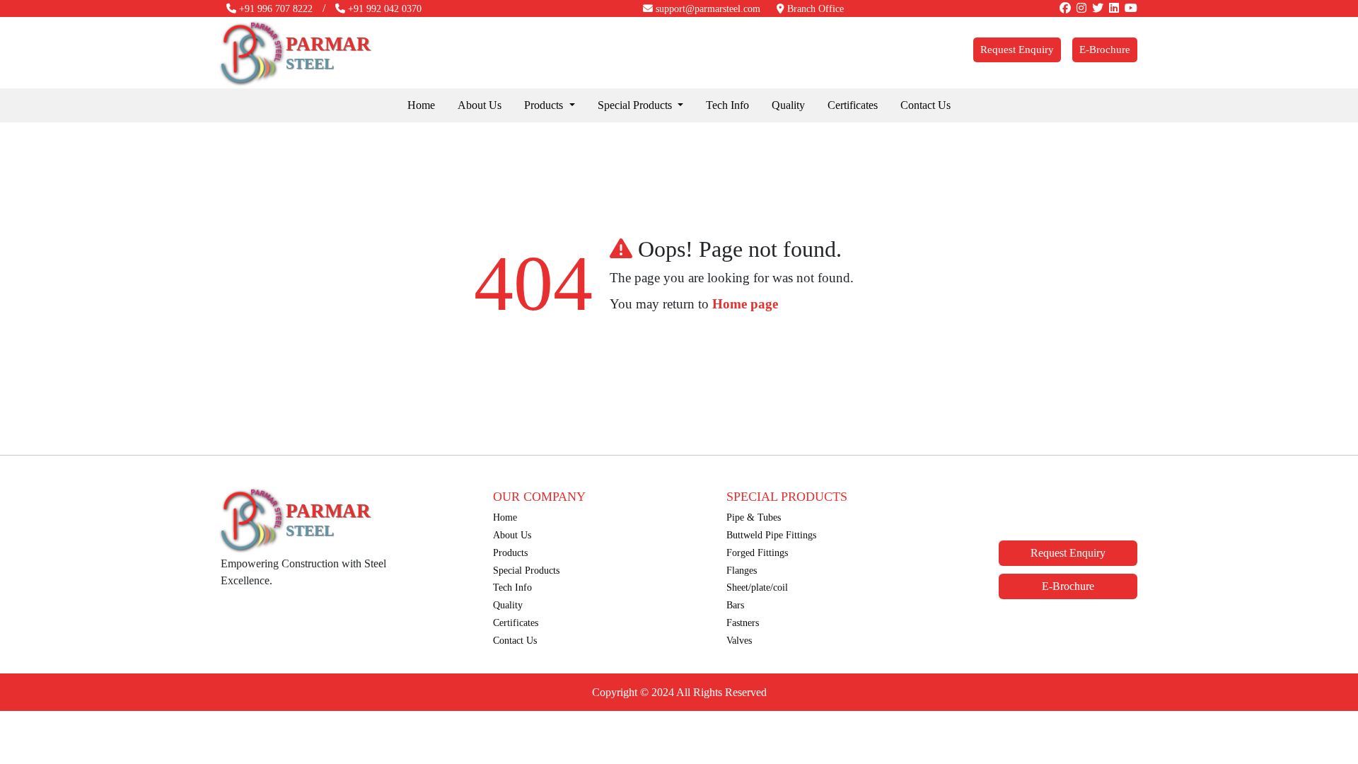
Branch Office (814, 9)
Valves (739, 640)
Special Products (526, 570)
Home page (745, 303)
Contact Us (925, 105)
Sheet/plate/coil (757, 587)
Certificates (853, 105)
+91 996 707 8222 (274, 9)
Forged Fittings (757, 552)
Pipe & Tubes (753, 517)
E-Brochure (1104, 49)
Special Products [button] (636, 105)
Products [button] (545, 105)
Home (421, 105)
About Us (479, 105)
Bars (735, 604)
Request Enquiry (1017, 49)
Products (510, 552)
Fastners (742, 622)
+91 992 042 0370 (383, 9)
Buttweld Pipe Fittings (771, 534)
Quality (788, 105)
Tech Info (727, 105)
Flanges (741, 570)
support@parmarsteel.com (706, 9)
